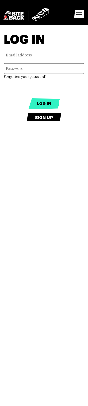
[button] (79, 14)
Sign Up (44, 117)
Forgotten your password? (25, 76)
